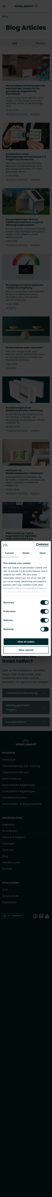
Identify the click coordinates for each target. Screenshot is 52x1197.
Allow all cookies (26, 641)
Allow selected (26, 650)
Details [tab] (26, 553)
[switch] (44, 611)
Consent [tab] (9, 553)
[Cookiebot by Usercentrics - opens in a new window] (37, 545)
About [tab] (42, 553)
